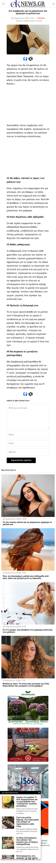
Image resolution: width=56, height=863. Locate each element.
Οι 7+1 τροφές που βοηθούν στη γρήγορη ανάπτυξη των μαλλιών (27, 631)
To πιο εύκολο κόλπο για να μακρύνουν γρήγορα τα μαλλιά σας (27, 523)
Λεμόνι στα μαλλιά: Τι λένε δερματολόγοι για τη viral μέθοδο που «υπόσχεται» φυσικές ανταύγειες (27, 801)
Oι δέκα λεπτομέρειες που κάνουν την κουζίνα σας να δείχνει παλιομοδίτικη (27, 841)
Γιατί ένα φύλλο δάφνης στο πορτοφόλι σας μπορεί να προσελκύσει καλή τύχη (27, 821)
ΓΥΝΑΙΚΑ (40, 18)
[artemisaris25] (28, 707)
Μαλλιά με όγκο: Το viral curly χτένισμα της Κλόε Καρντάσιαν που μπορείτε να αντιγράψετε (26, 685)
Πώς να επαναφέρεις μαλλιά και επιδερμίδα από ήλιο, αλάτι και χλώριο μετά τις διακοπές (26, 577)
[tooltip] (25, 59)
